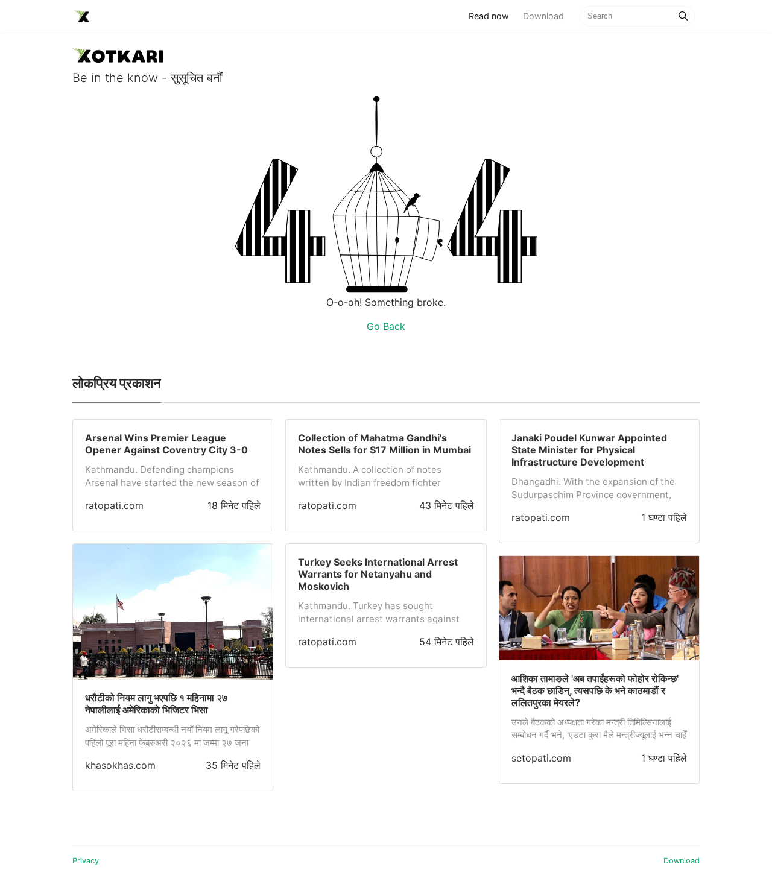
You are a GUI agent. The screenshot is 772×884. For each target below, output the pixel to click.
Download (543, 16)
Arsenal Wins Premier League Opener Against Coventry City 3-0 (166, 444)
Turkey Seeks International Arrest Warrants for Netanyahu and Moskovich (378, 574)
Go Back (386, 326)
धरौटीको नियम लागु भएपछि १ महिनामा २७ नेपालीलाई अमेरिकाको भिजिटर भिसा (156, 704)
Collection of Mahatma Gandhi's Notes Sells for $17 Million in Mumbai (384, 444)
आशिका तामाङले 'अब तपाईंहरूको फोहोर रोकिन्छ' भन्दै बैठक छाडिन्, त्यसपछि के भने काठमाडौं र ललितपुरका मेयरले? (595, 690)
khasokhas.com (120, 765)
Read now (492, 15)
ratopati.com (114, 505)
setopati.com (541, 758)
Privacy (85, 860)
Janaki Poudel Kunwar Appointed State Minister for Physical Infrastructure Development (589, 450)
